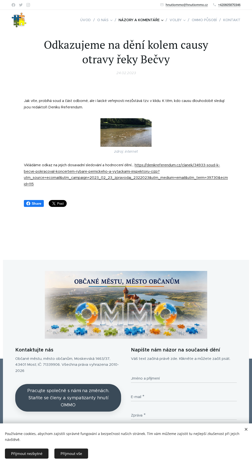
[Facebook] (13, 5)
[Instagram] (28, 5)
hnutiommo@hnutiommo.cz (187, 4)
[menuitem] (87, 20)
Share (36, 203)
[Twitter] (21, 5)
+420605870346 (229, 4)
